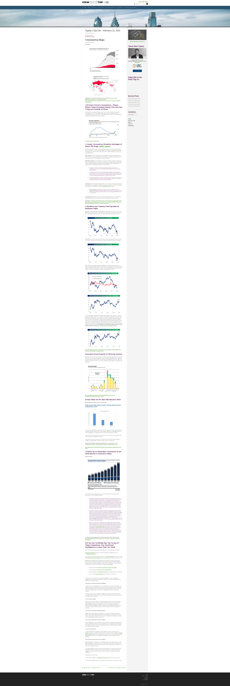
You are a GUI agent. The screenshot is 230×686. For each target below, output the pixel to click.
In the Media (101, 7)
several (97, 526)
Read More (137, 70)
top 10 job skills (99, 574)
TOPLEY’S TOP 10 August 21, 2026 (134, 102)
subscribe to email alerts (102, 657)
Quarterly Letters (110, 7)
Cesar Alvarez (111, 443)
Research (87, 560)
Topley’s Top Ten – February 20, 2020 (91, 667)
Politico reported (92, 189)
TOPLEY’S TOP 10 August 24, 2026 (134, 100)
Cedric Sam (111, 98)
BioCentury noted (106, 186)
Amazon (92, 526)
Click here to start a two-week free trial (107, 325)
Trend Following (98, 444)
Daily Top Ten (131, 120)
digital (100, 526)
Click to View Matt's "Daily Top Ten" (137, 41)
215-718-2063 (143, 2)
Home (85, 7)
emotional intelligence (110, 556)
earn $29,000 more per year (102, 571)
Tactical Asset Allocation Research (110, 444)
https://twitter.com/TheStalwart (92, 141)
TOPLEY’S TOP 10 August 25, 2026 (134, 98)
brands (103, 526)
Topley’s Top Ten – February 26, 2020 (116, 667)
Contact (94, 7)
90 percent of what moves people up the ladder (107, 567)
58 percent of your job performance (104, 569)
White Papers (119, 7)
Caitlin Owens (104, 146)
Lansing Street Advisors (130, 7)
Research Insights (91, 444)
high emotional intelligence (95, 557)
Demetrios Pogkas (102, 99)
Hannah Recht (93, 99)
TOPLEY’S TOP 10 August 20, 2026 (134, 104)
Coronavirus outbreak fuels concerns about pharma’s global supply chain (105, 200)
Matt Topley (91, 36)
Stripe (117, 526)
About (89, 7)
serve (110, 512)
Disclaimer (131, 125)
